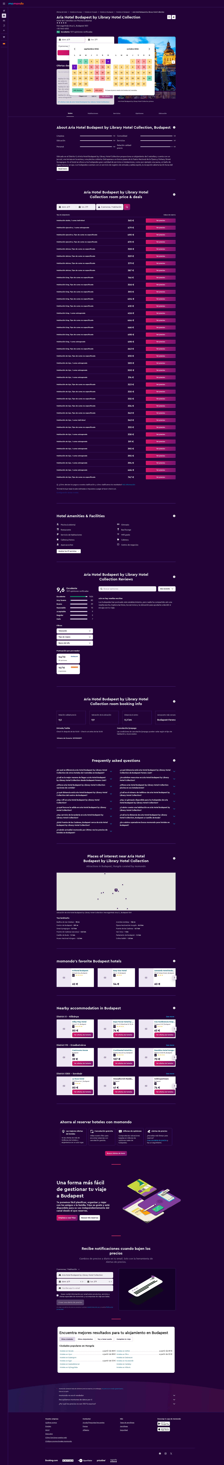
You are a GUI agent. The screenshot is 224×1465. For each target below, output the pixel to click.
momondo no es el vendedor (71, 1395)
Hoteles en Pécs (123, 1354)
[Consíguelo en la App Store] (163, 1429)
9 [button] (85, 67)
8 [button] (80, 67)
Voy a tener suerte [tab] (105, 1339)
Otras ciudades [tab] (67, 1339)
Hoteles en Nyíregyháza (69, 1367)
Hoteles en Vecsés (66, 1351)
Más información (128, 485)
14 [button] (74, 73)
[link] (82, 1035)
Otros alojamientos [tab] (85, 1339)
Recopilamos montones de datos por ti (75, 1400)
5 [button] (102, 61)
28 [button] (75, 84)
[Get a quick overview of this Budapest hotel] (174, 127)
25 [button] (97, 78)
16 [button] (86, 73)
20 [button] (108, 73)
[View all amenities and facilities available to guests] (174, 516)
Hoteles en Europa (76, 12)
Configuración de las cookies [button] (67, 492)
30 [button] (86, 84)
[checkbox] (68, 658)
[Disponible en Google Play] (163, 1424)
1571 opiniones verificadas (81, 32)
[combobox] (87, 1275)
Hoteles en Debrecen (125, 1357)
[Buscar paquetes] (4, 25)
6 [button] (108, 61)
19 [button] (102, 73)
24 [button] (91, 78)
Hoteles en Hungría (91, 12)
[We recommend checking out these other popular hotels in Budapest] (174, 961)
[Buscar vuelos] (4, 10)
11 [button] (97, 67)
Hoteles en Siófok (123, 1351)
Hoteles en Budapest (106, 12)
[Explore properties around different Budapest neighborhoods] (174, 1008)
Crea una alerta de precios (157, 1140)
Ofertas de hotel (62, 12)
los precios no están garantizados (112, 1388)
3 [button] (91, 61)
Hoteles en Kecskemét (125, 1361)
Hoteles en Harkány (124, 1364)
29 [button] (80, 84)
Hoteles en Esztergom (68, 1357)
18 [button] (97, 73)
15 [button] (80, 73)
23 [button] (86, 78)
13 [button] (108, 67)
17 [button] (91, 73)
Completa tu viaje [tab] (124, 1339)
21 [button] (74, 78)
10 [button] (91, 67)
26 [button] (103, 78)
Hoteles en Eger (66, 1361)
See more (170, 1017)
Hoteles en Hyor (66, 1354)
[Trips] (4, 37)
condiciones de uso (93, 1307)
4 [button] (97, 61)
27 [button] (108, 78)
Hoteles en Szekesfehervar (70, 1364)
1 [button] (132, 61)
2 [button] (85, 61)
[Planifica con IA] (4, 30)
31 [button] (144, 84)
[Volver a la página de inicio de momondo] (16, 3)
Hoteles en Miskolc (124, 1367)
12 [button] (102, 67)
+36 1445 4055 (63, 29)
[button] (4, 3)
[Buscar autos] (4, 20)
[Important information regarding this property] (174, 701)
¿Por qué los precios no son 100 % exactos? (77, 1404)
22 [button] (80, 78)
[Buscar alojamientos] (4, 15)
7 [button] (74, 67)
